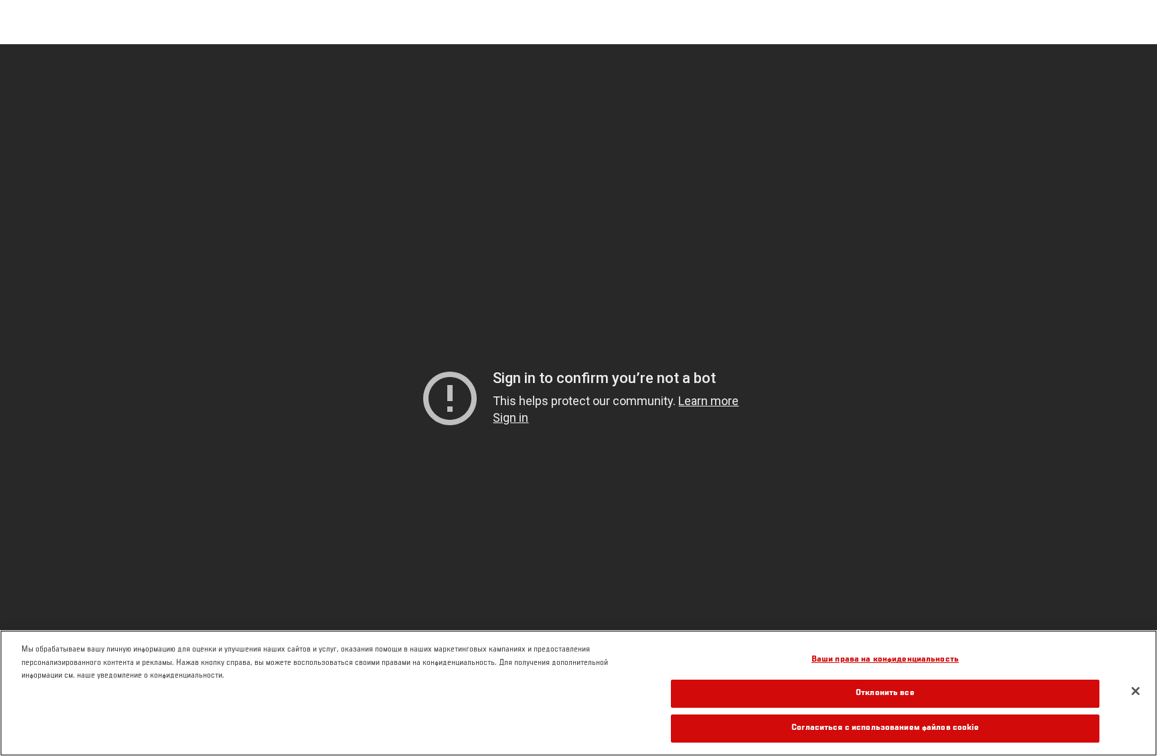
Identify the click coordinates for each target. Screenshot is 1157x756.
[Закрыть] (1135, 691)
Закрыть (1132, 71)
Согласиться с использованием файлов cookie (884, 728)
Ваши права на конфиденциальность (885, 660)
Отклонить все (885, 694)
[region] (578, 693)
